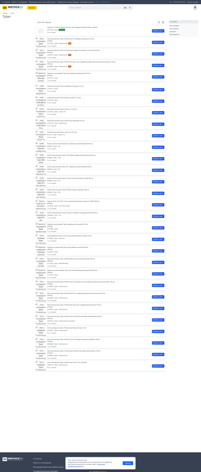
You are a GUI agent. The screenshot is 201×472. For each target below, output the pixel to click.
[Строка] (159, 22)
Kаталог (32, 8)
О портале (6, 2)
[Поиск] (130, 7)
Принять (128, 463)
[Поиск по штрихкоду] (125, 7)
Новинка (62, 30)
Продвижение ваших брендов (68, 2)
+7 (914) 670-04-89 (178, 2)
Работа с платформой (19, 2)
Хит (70, 43)
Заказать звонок (192, 2)
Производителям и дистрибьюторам (42, 2)
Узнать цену (158, 31)
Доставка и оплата (87, 2)
